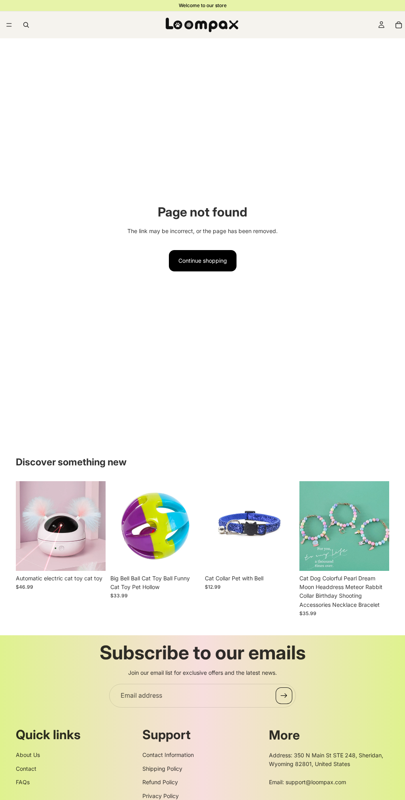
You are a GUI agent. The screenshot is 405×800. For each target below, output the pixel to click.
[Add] (188, 559)
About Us (28, 754)
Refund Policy (160, 782)
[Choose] (93, 559)
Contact (26, 768)
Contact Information (168, 754)
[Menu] (9, 25)
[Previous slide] (24, 526)
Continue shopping (202, 260)
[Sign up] (284, 695)
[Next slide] (97, 526)
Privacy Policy (160, 795)
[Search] (26, 25)
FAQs (23, 782)
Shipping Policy (162, 768)
